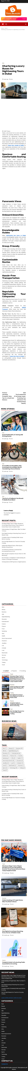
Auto (3, 63)
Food (3, 628)
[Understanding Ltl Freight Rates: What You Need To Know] (5, 687)
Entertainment (5, 621)
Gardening (4, 631)
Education (4, 619)
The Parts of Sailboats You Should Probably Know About (12, 499)
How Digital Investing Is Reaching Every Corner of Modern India (17, 696)
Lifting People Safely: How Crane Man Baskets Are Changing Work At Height (13, 733)
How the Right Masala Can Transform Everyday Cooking (17, 712)
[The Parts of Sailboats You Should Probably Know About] (14, 484)
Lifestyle (4, 648)
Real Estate (4, 652)
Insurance (4, 640)
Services (4, 655)
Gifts (3, 633)
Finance (4, 626)
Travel (3, 664)
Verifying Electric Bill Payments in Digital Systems (14, 562)
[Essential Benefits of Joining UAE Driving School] (14, 421)
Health (3, 636)
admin (11, 79)
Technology (5, 660)
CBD (3, 614)
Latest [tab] (6, 671)
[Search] (26, 24)
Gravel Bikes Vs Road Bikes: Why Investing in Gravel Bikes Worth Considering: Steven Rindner (12, 467)
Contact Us (4, 1064)
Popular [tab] (14, 671)
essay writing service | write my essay (11, 997)
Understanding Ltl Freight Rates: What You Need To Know (17, 688)
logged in (12, 513)
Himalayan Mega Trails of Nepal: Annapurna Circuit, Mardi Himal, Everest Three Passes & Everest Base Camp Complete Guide (13, 525)
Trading (3, 662)
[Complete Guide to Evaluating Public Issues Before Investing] (5, 703)
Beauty (3, 609)
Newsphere (21, 1067)
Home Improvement (7, 638)
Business (4, 612)
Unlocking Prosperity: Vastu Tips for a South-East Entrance (8, 396)
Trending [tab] (23, 671)
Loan (3, 650)
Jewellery (4, 643)
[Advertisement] (14, 46)
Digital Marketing (6, 616)
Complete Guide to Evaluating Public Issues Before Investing (16, 704)
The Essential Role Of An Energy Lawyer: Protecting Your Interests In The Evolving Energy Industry (20, 398)
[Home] (3, 24)
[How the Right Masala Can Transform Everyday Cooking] (5, 712)
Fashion (4, 624)
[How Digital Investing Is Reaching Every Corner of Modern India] (5, 695)
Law (3, 645)
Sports (3, 657)
